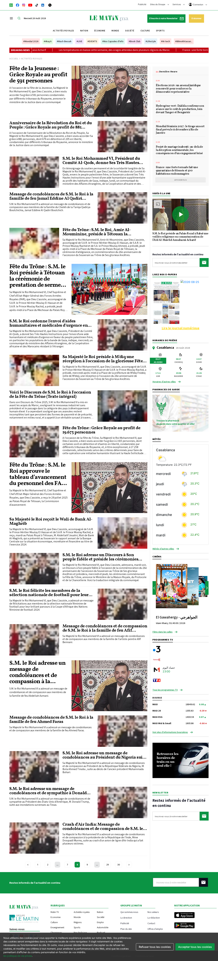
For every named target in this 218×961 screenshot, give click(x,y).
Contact (151, 923)
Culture (145, 30)
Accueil (13, 58)
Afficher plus (180, 180)
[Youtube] (30, 4)
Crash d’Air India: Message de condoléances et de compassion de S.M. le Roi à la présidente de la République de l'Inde (103, 826)
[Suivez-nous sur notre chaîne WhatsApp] (12, 4)
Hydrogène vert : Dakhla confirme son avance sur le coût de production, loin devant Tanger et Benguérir (180, 109)
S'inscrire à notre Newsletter (163, 18)
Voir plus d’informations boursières (170, 732)
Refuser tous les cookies (155, 947)
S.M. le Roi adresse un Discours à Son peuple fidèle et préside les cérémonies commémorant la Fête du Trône (100, 557)
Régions (78, 922)
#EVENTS (92, 41)
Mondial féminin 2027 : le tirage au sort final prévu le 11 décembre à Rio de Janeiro (180, 130)
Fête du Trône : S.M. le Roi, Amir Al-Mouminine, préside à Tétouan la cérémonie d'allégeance (97, 232)
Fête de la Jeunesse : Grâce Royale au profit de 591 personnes (38, 75)
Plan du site (126, 928)
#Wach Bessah (64, 41)
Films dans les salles (162, 631)
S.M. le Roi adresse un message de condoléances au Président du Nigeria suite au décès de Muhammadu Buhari (104, 755)
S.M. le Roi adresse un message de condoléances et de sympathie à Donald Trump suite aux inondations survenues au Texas (51, 791)
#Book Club (134, 41)
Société (129, 30)
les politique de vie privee (17, 955)
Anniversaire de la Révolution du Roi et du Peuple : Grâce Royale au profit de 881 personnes (50, 125)
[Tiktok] (36, 4)
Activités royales (63, 30)
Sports (160, 30)
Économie (99, 30)
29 (107, 864)
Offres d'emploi (155, 928)
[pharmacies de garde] (180, 413)
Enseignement (57, 927)
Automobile (102, 927)
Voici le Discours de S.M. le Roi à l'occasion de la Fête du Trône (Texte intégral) (50, 394)
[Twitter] (50, 4)
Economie (55, 917)
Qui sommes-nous (129, 911)
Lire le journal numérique (180, 328)
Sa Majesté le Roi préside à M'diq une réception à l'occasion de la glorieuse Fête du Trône (103, 359)
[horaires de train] (180, 760)
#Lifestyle (151, 41)
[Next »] (129, 864)
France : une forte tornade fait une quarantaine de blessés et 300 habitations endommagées (177, 171)
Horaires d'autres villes (164, 381)
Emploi (100, 922)
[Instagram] (23, 4)
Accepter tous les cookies (195, 947)
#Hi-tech (165, 41)
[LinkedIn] (42, 4)
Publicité (142, 4)
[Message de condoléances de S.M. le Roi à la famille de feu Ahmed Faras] (122, 731)
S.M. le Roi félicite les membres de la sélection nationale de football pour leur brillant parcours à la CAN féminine (49, 593)
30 (118, 864)
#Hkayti (48, 41)
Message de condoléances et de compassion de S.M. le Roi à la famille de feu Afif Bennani (105, 628)
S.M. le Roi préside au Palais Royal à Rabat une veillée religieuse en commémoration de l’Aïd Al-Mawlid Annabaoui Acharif (180, 237)
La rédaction (153, 917)
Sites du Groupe (158, 4)
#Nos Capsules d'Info (112, 41)
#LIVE (79, 41)
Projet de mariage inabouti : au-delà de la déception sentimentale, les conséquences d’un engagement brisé (179, 150)
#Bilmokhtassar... (183, 41)
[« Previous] (27, 864)
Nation (84, 30)
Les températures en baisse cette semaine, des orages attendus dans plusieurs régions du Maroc (59, 50)
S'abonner (196, 18)
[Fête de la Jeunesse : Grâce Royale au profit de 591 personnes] (109, 91)
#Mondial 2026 (30, 41)
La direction (126, 917)
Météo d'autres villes (163, 548)
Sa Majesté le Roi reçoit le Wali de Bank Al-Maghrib (50, 521)
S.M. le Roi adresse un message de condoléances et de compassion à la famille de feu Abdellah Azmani (37, 672)
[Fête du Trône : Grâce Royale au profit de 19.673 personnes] (34, 441)
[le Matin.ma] (109, 18)
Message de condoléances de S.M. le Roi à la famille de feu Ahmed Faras (51, 719)
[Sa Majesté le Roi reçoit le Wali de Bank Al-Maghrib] (122, 533)
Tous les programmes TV (165, 689)
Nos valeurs (153, 911)
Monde (115, 30)
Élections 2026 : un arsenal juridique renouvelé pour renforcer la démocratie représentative (178, 89)
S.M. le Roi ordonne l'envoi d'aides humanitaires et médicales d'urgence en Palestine (48, 323)
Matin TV (55, 912)
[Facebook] (17, 4)
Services (177, 4)
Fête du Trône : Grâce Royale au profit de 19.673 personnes (102, 430)
